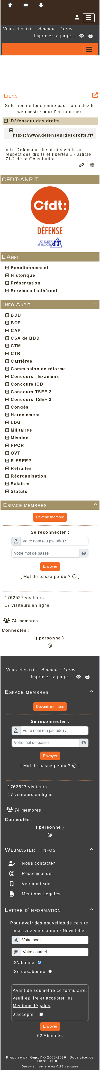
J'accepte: (26, 1014)
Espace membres (50, 505)
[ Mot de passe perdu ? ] (50, 576)
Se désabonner (30, 971)
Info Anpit (50, 304)
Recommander (37, 873)
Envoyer (50, 566)
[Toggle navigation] (89, 49)
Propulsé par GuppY (24, 1057)
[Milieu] (25, 5)
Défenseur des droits (34, 121)
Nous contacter (38, 863)
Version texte (36, 884)
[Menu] (89, 17)
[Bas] (41, 5)
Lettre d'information (49, 910)
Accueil (46, 29)
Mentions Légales (41, 894)
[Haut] (10, 5)
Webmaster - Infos (49, 850)
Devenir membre (50, 517)
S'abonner (25, 962)
